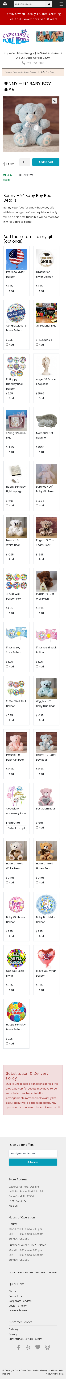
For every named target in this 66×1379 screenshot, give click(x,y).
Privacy (13, 1334)
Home (7, 72)
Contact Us (15, 1296)
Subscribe (33, 1162)
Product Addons (20, 72)
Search (49, 5)
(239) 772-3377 (35, 63)
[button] (54, 101)
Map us (13, 1205)
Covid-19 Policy (18, 1305)
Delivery (13, 1329)
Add (11, 291)
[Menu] (61, 4)
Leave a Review (18, 1310)
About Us (14, 1291)
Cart (5, 4)
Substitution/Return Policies (25, 1339)
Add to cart (46, 162)
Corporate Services (20, 1301)
